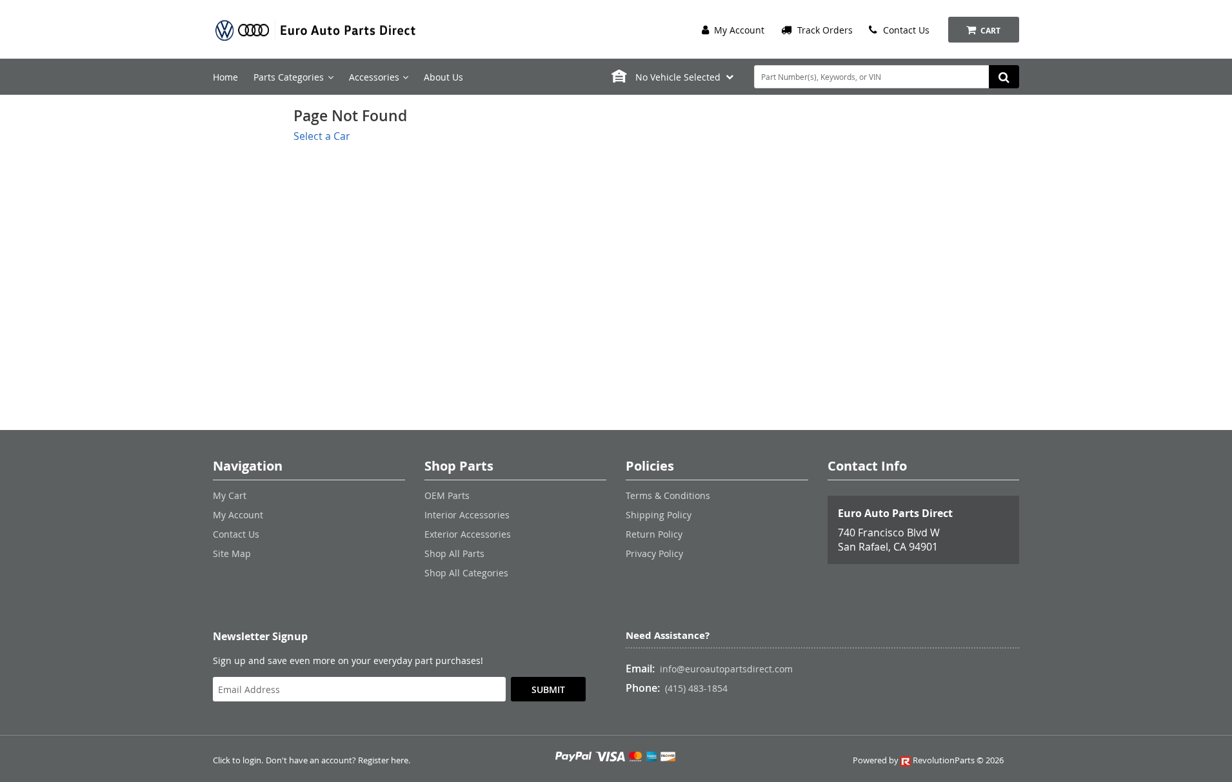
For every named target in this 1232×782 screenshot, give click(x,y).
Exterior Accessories (467, 534)
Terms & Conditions (668, 495)
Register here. (384, 760)
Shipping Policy (658, 515)
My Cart (229, 495)
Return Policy (654, 534)
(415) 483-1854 (696, 688)
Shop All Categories (466, 573)
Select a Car (321, 136)
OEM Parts (447, 495)
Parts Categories (288, 77)
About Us (443, 77)
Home (225, 77)
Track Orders (824, 30)
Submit (548, 689)
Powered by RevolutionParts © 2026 (928, 760)
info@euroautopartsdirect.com (726, 669)
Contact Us (904, 30)
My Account (737, 30)
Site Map (232, 553)
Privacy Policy (654, 553)
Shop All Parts (454, 553)
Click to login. (238, 760)
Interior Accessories (467, 515)
